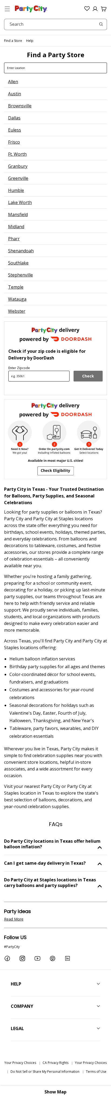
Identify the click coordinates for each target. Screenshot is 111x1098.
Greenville (18, 178)
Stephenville (20, 275)
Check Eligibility (88, 377)
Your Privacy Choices (20, 1062)
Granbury (17, 166)
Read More (13, 919)
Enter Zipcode (19, 368)
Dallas (14, 118)
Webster (16, 311)
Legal (17, 1028)
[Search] (101, 24)
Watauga (17, 299)
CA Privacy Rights (55, 1062)
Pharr (14, 239)
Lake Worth (20, 202)
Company (22, 1006)
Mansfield (18, 214)
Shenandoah (21, 251)
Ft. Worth (17, 154)
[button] (7, 9)
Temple (15, 287)
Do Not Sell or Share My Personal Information (45, 1071)
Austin (14, 94)
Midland (16, 227)
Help (29, 40)
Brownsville (20, 106)
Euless (14, 130)
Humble (16, 190)
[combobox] (55, 24)
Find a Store (13, 40)
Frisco (14, 142)
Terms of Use (96, 1071)
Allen (13, 82)
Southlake (18, 263)
